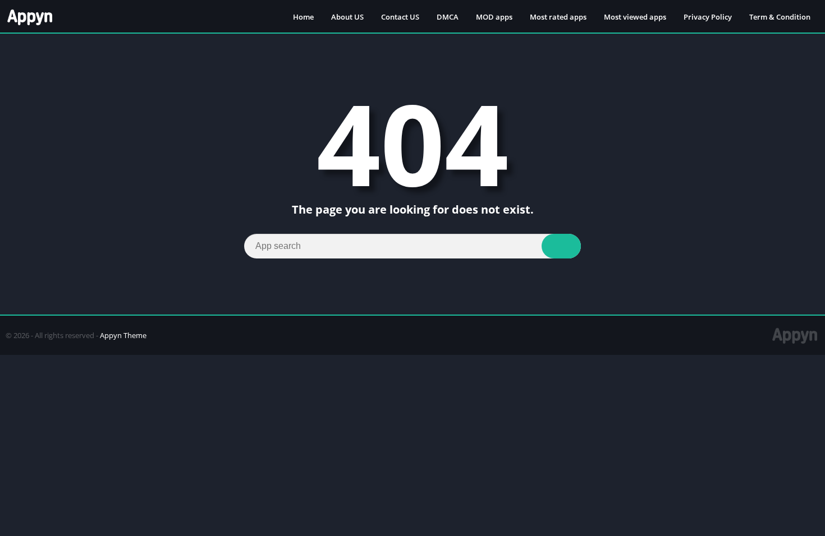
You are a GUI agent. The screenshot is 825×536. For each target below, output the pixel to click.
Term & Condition (779, 17)
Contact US (400, 17)
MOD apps (494, 17)
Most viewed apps (635, 17)
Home (303, 17)
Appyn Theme (123, 335)
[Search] (561, 246)
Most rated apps (558, 17)
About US (347, 17)
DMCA (448, 17)
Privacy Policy (708, 17)
